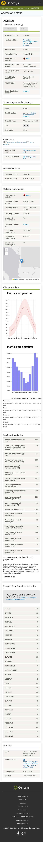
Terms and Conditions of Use (22, 817)
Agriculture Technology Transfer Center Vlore (30, 41)
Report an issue (22, 806)
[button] (21, 261)
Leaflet (16, 279)
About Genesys (22, 796)
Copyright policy (22, 820)
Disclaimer (22, 803)
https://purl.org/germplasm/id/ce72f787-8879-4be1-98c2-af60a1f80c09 (30, 764)
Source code (22, 810)
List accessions (9, 577)
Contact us (23, 800)
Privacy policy (22, 824)
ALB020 (25, 91)
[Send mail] (4, 142)
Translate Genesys (22, 813)
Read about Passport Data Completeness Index (21, 598)
